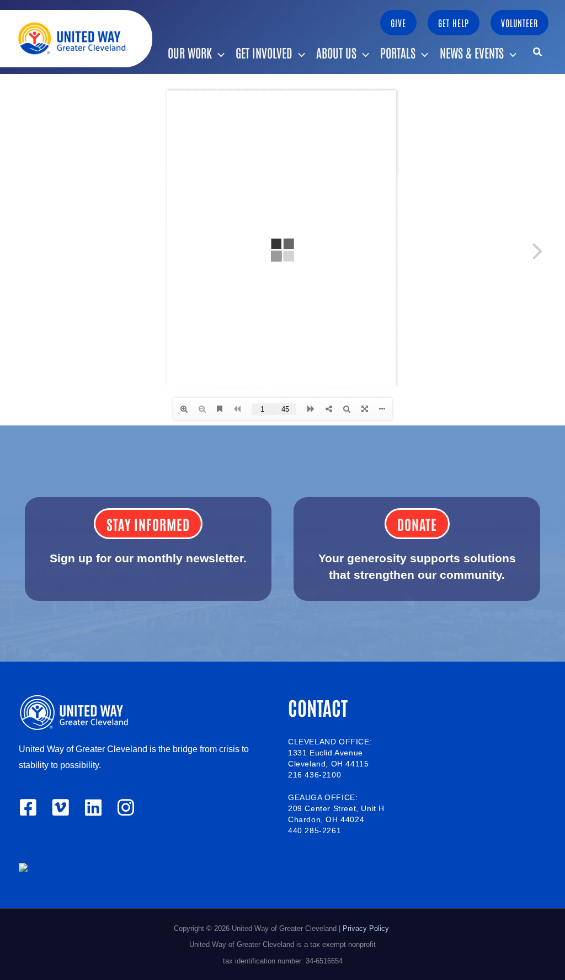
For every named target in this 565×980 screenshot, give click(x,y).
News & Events (472, 52)
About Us (336, 52)
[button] (398, 22)
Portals (397, 52)
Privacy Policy (367, 928)
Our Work (190, 52)
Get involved (264, 52)
